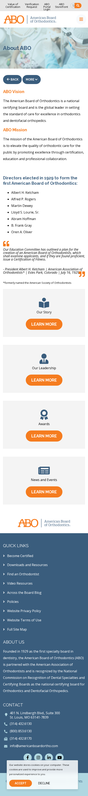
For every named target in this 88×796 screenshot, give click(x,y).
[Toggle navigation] (81, 19)
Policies (12, 601)
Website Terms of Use (23, 620)
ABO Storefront (61, 5)
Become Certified (19, 556)
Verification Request (32, 5)
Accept (20, 783)
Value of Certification (13, 5)
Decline (44, 783)
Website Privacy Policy (23, 611)
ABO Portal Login (47, 6)
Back (14, 79)
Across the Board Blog (24, 592)
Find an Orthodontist (22, 574)
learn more (44, 324)
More (30, 79)
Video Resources (19, 583)
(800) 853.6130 (21, 731)
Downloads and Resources (27, 565)
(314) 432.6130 (21, 723)
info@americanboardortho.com (34, 746)
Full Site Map (16, 629)
